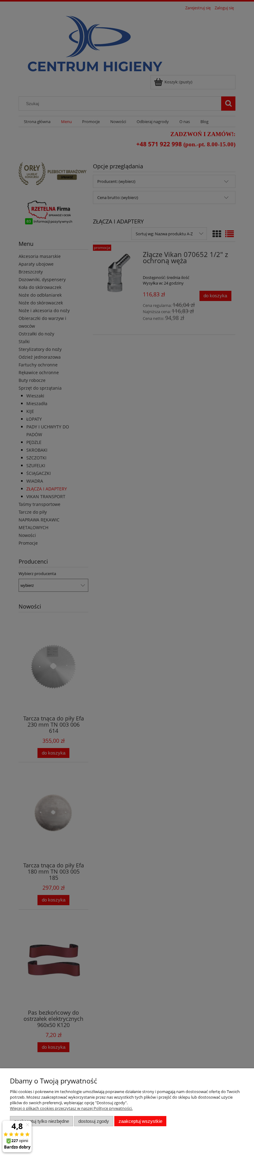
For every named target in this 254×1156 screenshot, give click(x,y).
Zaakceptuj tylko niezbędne (41, 1121)
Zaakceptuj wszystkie (140, 1121)
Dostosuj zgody (93, 1121)
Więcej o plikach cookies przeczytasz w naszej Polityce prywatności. (71, 1108)
